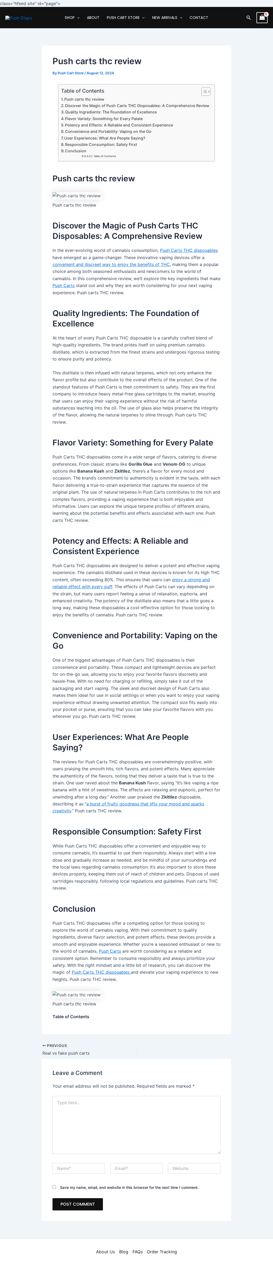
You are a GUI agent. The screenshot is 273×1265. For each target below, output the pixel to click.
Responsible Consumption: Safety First (101, 144)
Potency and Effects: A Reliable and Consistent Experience (119, 125)
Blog (123, 1251)
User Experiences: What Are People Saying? (104, 138)
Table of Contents (105, 156)
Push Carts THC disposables (189, 250)
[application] (77, 17)
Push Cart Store (123, 17)
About (93, 17)
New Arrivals (164, 17)
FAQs (138, 1251)
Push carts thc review (84, 99)
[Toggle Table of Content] (203, 91)
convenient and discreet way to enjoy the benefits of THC (111, 264)
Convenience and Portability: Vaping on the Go (108, 131)
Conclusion (75, 151)
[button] (248, 17)
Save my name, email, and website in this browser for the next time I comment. (129, 1187)
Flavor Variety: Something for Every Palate (104, 118)
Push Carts (64, 285)
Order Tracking (162, 1251)
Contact (199, 17)
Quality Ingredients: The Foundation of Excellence (111, 112)
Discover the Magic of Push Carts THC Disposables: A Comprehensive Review (137, 105)
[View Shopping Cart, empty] (262, 17)
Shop (70, 17)
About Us (105, 1251)
